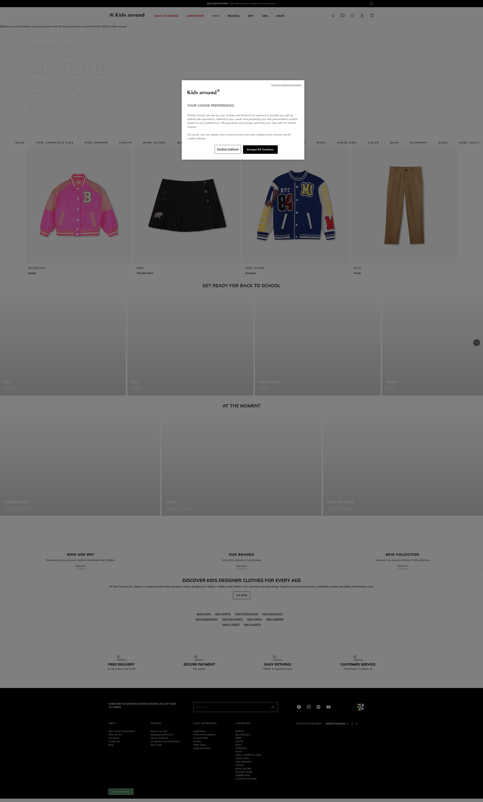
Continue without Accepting (286, 85)
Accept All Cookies (260, 149)
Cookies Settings (228, 149)
